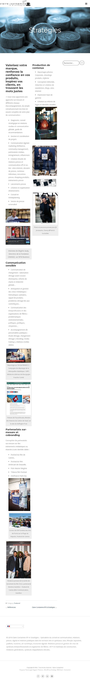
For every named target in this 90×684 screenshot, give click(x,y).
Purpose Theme (25, 670)
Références (12, 607)
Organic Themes (38, 670)
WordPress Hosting (50, 670)
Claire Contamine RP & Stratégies (43, 607)
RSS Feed (60, 670)
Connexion (67, 670)
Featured (17, 603)
